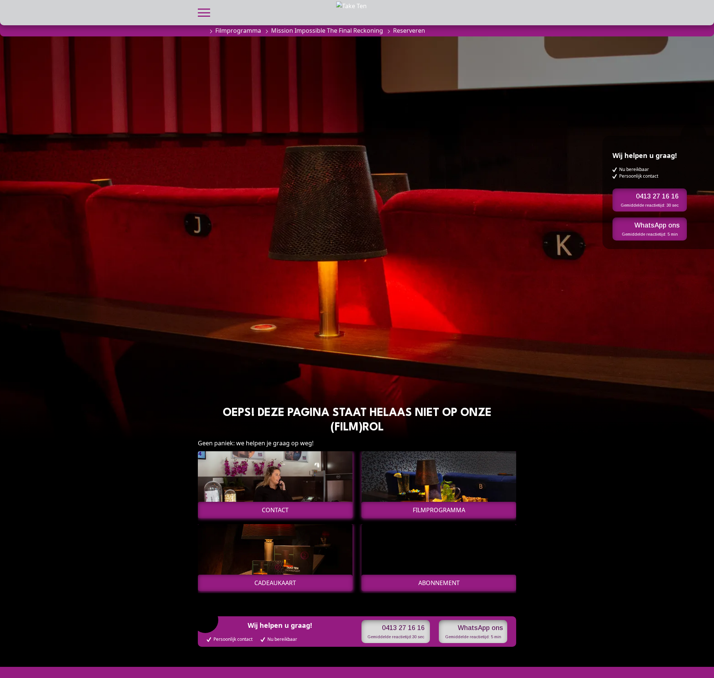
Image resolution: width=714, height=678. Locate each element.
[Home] (201, 30)
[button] (204, 11)
